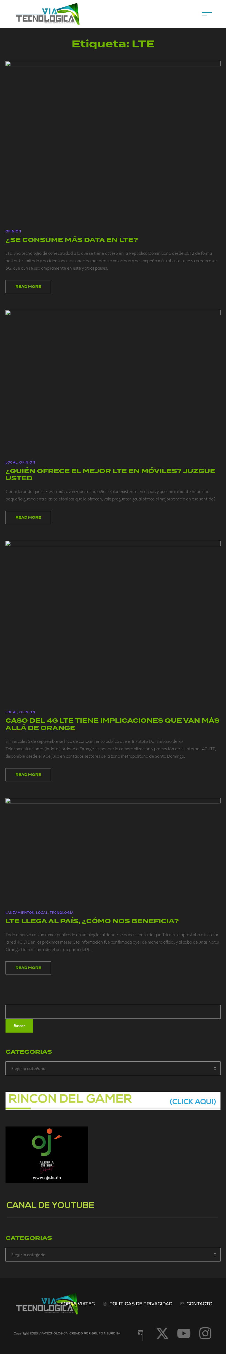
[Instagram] (205, 1333)
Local (11, 462)
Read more (28, 286)
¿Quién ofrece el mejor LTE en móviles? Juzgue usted (110, 475)
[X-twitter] (162, 1333)
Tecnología (62, 912)
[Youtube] (184, 1333)
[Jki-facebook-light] (141, 1333)
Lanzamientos (20, 912)
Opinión (13, 231)
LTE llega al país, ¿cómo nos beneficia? (92, 921)
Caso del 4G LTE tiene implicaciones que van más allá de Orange (112, 724)
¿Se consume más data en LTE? (72, 240)
